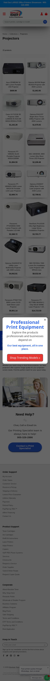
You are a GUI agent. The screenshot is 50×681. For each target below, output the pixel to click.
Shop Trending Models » (25, 358)
